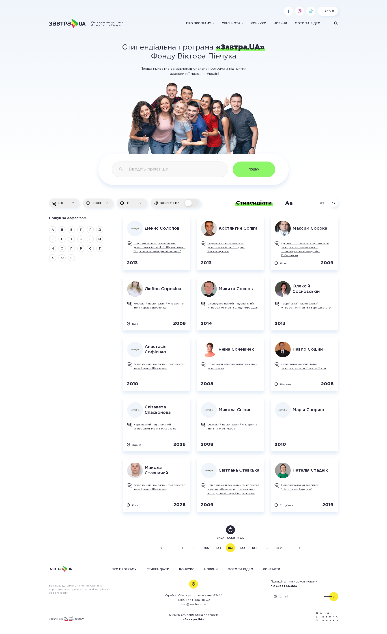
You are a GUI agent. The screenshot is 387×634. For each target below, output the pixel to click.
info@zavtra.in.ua (193, 604)
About (329, 11)
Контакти (271, 569)
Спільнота (231, 23)
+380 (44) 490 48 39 (193, 600)
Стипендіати (157, 569)
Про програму (198, 23)
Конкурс (258, 23)
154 (255, 547)
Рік (127, 203)
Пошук (254, 169)
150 (206, 547)
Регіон (96, 203)
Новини (280, 23)
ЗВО (60, 203)
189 (279, 547)
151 (218, 547)
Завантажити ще (230, 538)
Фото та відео (307, 23)
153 (242, 547)
